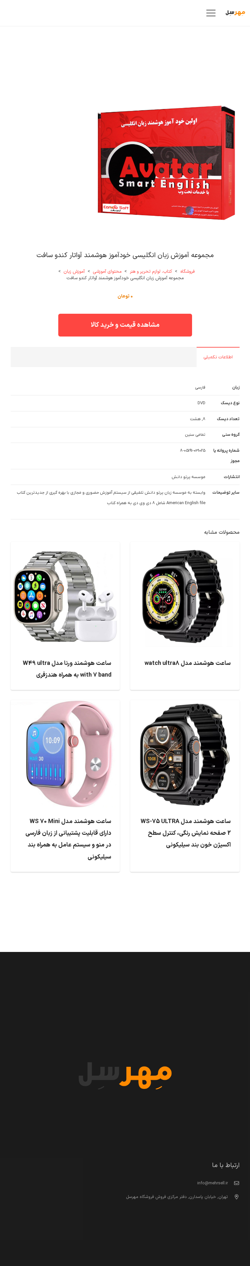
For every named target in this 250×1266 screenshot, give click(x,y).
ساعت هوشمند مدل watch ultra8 (188, 663)
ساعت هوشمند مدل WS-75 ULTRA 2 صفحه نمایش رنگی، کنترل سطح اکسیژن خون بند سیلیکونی (186, 833)
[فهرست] (211, 13)
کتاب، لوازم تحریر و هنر (151, 271)
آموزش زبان (74, 271)
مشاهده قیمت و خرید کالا (125, 325)
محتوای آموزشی (107, 271)
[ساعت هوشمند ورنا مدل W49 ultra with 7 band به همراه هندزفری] (65, 547)
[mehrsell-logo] (235, 13)
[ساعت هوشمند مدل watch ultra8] (185, 547)
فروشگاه (187, 271)
